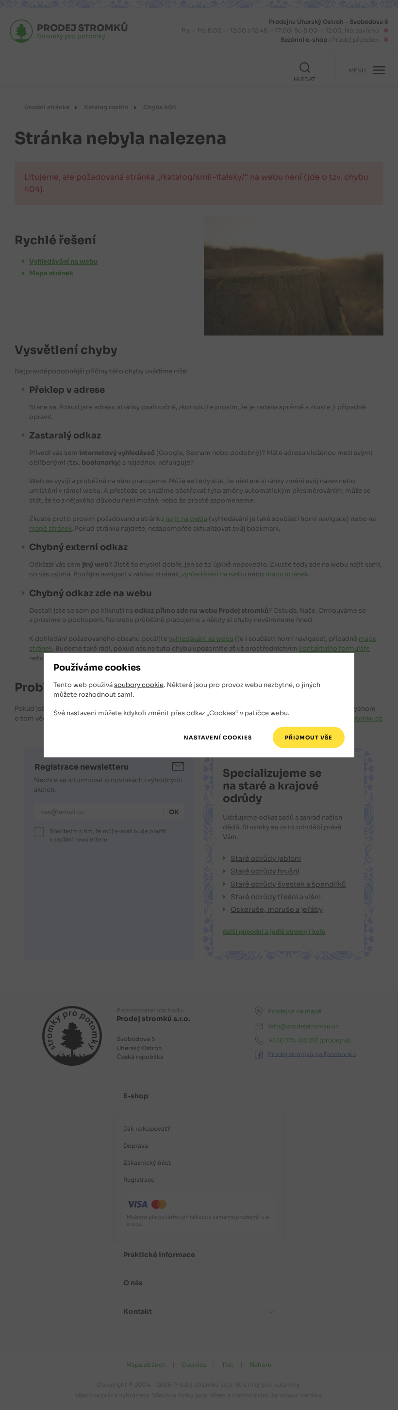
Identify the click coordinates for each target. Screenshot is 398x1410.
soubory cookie (139, 685)
